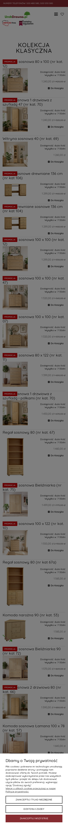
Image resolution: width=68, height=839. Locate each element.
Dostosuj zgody (34, 809)
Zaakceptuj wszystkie (34, 818)
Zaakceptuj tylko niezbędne (34, 800)
